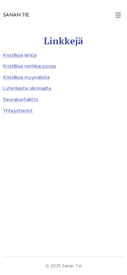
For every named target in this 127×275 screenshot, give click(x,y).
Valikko (118, 15)
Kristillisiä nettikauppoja (29, 66)
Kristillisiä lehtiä (20, 55)
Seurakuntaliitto (20, 99)
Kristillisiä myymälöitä (26, 77)
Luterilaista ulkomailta (27, 88)
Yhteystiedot (18, 111)
